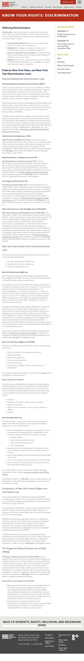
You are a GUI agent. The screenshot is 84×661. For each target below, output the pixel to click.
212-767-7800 (24, 644)
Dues (59, 58)
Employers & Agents (36, 7)
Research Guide (63, 69)
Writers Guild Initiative (63, 649)
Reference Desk (69, 7)
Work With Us (49, 638)
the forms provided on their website (23, 333)
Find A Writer (49, 646)
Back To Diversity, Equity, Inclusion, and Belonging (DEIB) (42, 623)
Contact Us (48, 635)
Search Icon (79, 2)
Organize (79, 7)
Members (25, 7)
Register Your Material (49, 642)
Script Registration (64, 73)
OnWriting (62, 645)
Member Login (68, 2)
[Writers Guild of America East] (10, 4)
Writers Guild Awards (65, 66)
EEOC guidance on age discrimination (34, 172)
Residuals (61, 62)
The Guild (48, 7)
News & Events (57, 7)
